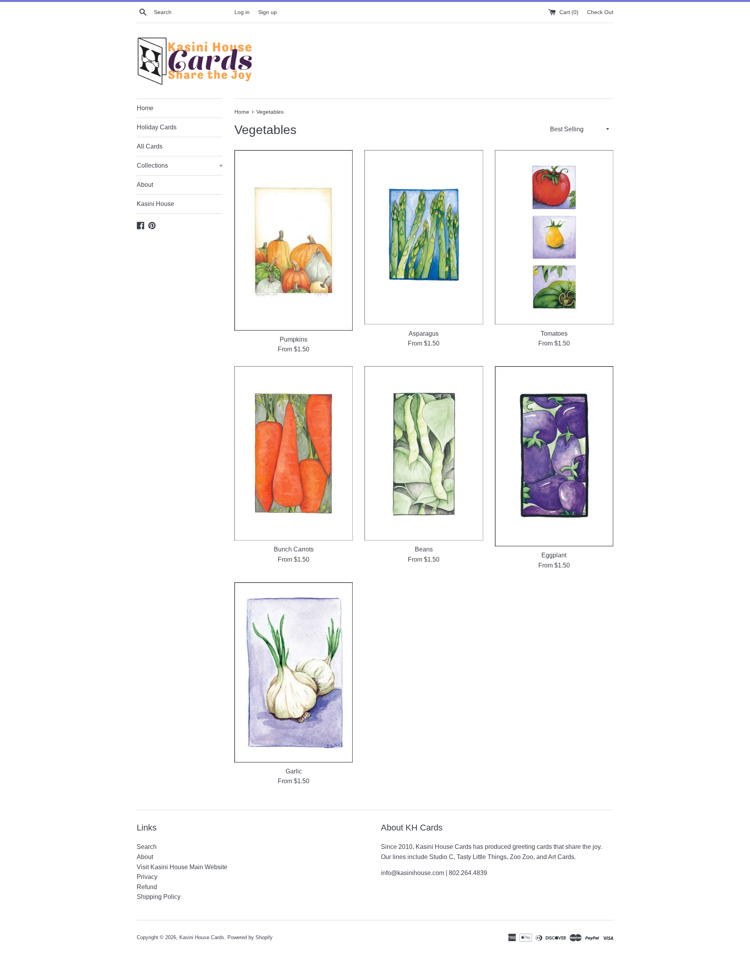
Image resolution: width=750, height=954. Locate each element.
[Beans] (423, 453)
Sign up (267, 12)
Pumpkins (293, 339)
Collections (180, 165)
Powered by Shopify (250, 937)
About (145, 184)
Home (145, 108)
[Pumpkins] (293, 240)
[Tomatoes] (554, 237)
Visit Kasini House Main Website (182, 867)
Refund (147, 887)
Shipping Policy (158, 896)
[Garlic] (293, 672)
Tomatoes (554, 333)
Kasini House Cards (201, 937)
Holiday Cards (157, 127)
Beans (424, 549)
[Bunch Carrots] (293, 453)
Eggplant (553, 555)
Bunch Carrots (294, 549)
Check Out (600, 12)
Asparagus (424, 333)
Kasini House (155, 203)
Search (147, 846)
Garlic (294, 771)
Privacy (147, 876)
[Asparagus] (423, 237)
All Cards (149, 146)
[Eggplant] (554, 456)
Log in (242, 12)
